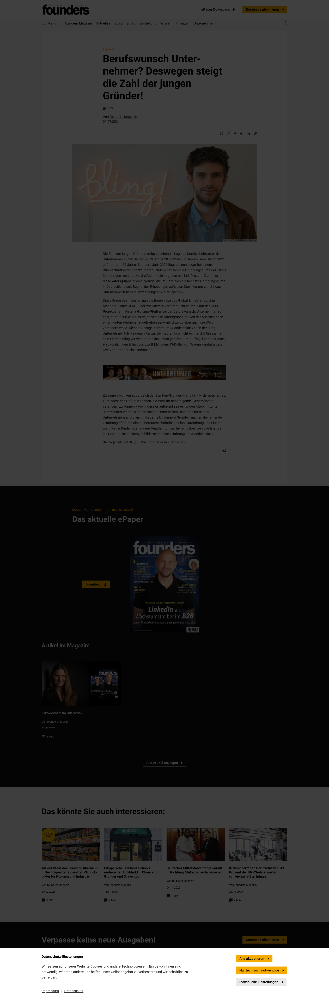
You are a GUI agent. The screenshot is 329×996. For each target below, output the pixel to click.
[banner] (164, 498)
